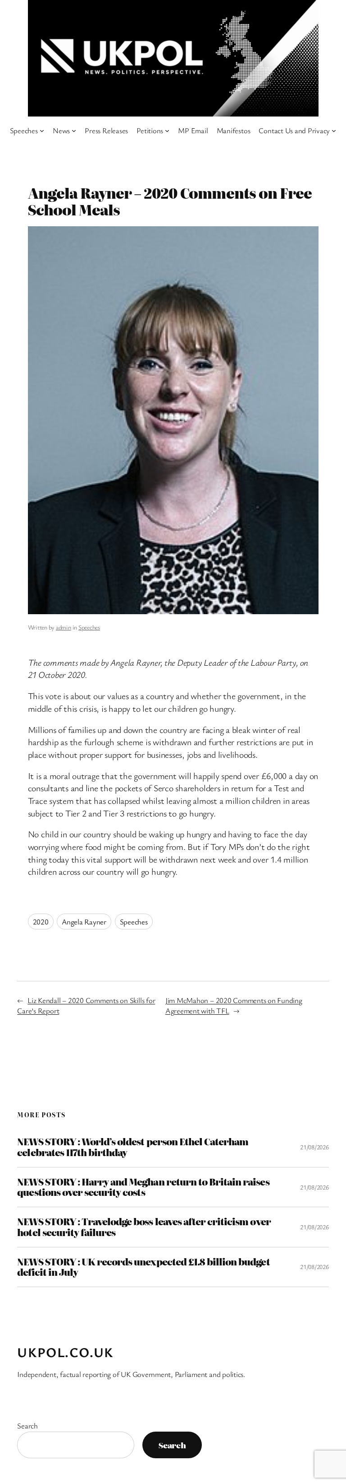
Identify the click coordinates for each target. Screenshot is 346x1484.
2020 (41, 921)
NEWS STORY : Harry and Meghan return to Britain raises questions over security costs (143, 1187)
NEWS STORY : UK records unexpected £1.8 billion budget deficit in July (143, 1267)
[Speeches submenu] (42, 130)
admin (63, 627)
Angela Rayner (84, 921)
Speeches (89, 627)
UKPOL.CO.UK (65, 1352)
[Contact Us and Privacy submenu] (334, 130)
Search (27, 1425)
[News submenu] (74, 130)
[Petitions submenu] (167, 130)
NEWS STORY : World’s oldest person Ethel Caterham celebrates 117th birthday (132, 1146)
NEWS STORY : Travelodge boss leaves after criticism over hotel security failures (143, 1226)
